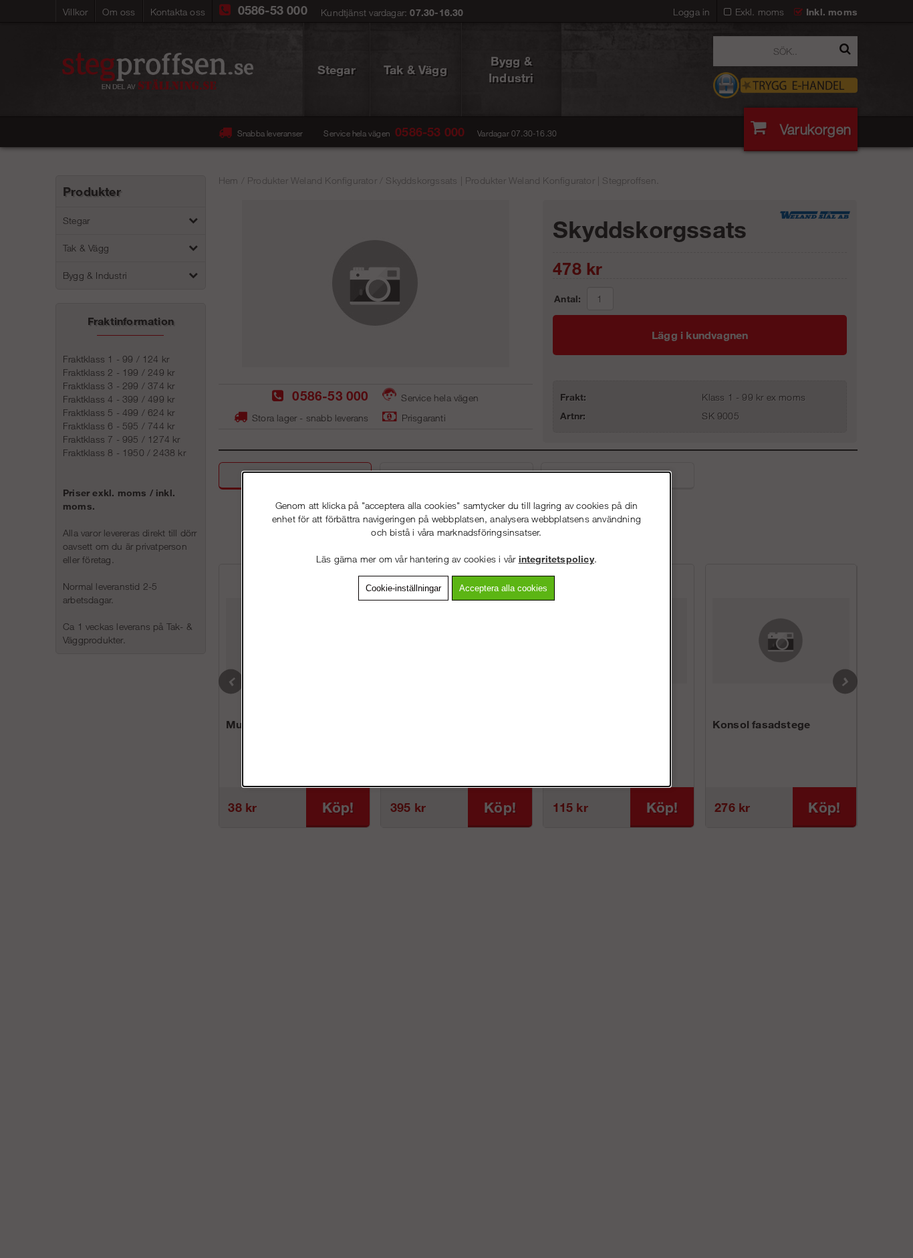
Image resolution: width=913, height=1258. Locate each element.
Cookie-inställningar (403, 588)
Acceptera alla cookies (503, 588)
